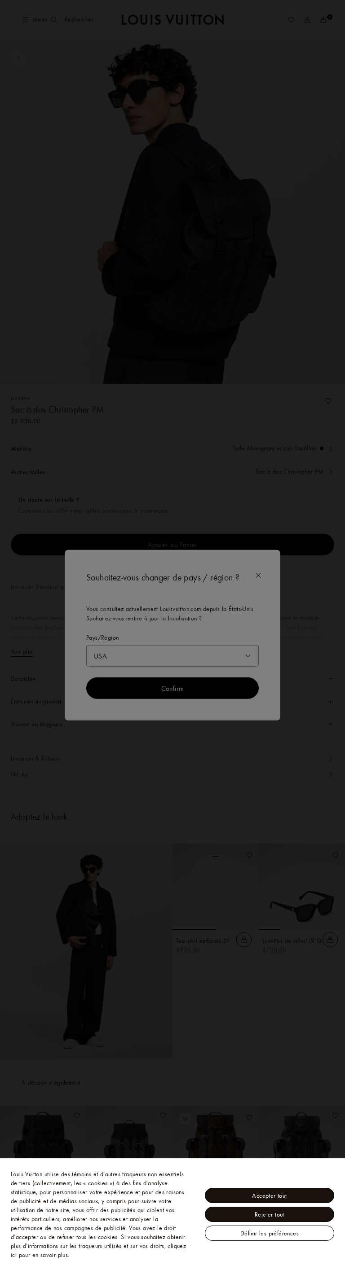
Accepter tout (269, 1195)
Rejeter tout (269, 1214)
